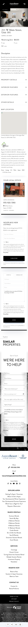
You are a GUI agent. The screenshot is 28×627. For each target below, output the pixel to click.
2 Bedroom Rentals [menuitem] (14, 521)
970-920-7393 (9, 202)
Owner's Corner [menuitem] (14, 552)
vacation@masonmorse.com (14, 476)
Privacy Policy (5, 252)
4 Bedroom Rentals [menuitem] (14, 525)
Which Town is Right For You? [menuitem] (14, 504)
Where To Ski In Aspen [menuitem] (14, 496)
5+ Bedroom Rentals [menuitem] (14, 528)
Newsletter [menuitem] (14, 562)
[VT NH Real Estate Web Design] (14, 608)
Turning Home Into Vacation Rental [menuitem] (14, 554)
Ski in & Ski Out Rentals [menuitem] (14, 533)
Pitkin (15, 170)
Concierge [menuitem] (14, 550)
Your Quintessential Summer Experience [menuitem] (14, 501)
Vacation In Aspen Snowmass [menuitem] (14, 574)
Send (14, 320)
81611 (23, 170)
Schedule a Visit (19, 275)
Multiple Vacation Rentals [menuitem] (14, 557)
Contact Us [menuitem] (14, 586)
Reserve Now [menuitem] (14, 571)
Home (2, 170)
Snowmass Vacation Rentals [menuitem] (14, 537)
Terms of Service (5, 326)
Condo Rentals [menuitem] (14, 530)
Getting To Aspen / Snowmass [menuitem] (14, 494)
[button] (2, 17)
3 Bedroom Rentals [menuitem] (14, 523)
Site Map (14, 599)
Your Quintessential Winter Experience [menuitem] (14, 499)
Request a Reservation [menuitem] (14, 506)
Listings (7, 170)
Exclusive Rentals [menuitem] (14, 516)
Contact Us (5, 210)
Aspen (19, 170)
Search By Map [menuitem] (14, 518)
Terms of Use (14, 596)
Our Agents (11, 210)
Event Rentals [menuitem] (14, 540)
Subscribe (14, 258)
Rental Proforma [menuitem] (14, 589)
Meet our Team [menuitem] (14, 576)
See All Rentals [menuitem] (14, 535)
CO (11, 170)
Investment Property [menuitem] (14, 559)
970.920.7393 (3, 4)
